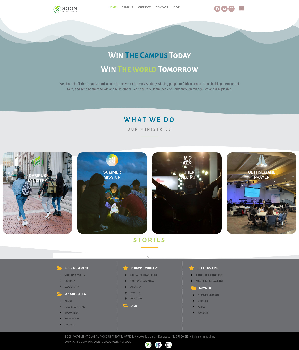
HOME (112, 7)
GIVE (177, 7)
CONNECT (144, 7)
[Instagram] (231, 9)
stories (149, 240)
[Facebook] (217, 9)
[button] (242, 8)
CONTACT (162, 7)
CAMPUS (127, 7)
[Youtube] (224, 9)
